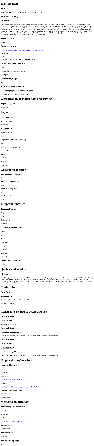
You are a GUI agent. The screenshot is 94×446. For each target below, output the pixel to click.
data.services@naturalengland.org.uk (11, 379)
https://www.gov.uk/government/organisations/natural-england (19, 387)
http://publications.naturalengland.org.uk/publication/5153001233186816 (22, 50)
